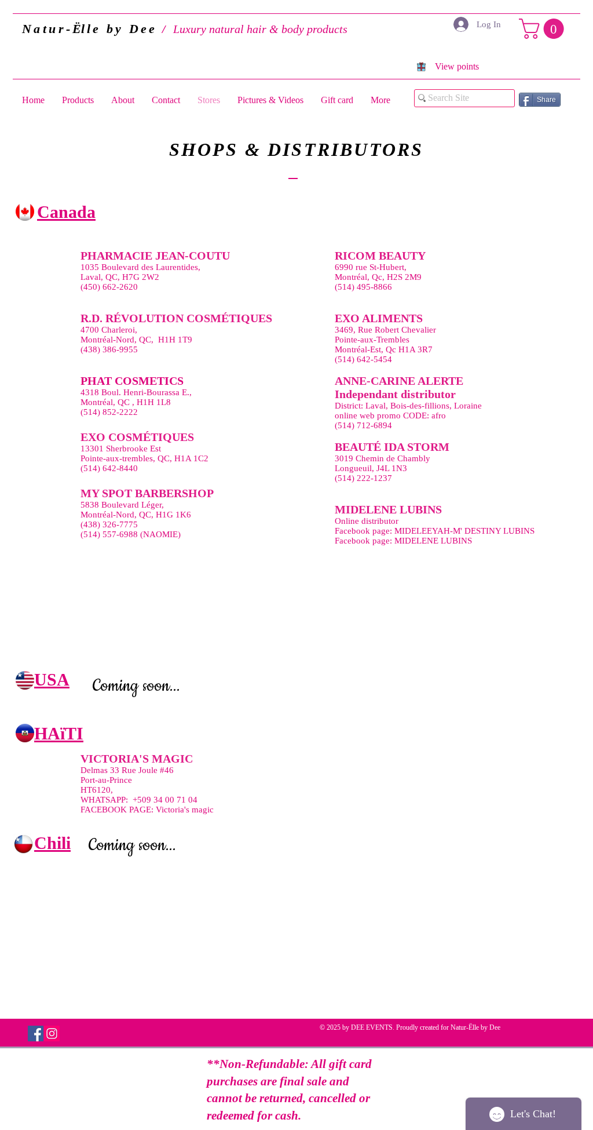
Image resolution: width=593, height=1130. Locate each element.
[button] (544, 29)
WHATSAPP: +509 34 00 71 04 (138, 799)
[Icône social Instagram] (52, 1033)
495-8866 (374, 286)
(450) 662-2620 (109, 286)
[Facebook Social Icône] (35, 1033)
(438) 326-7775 (109, 524)
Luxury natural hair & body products (214, 29)
